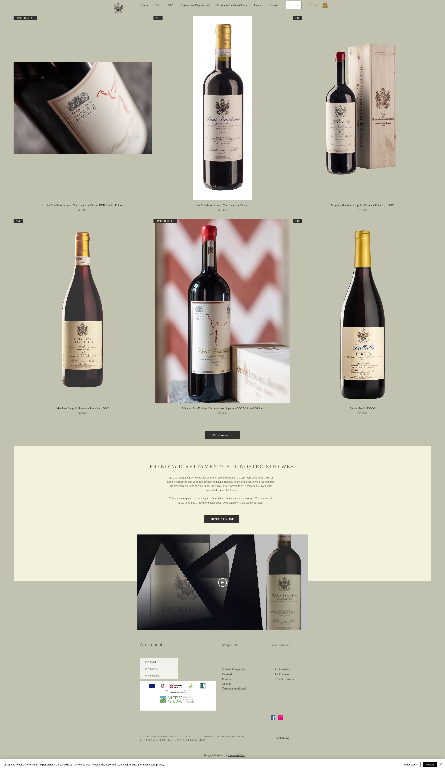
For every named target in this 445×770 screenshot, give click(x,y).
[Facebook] (273, 717)
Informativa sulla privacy (150, 764)
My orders (150, 661)
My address (151, 668)
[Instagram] (280, 717)
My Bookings (152, 675)
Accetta (430, 764)
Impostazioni (411, 764)
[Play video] (222, 582)
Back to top (282, 738)
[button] (325, 4)
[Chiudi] (441, 764)
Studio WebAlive (236, 755)
